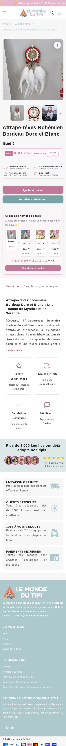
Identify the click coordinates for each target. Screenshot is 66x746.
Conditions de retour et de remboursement (27, 687)
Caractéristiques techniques (41, 286)
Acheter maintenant (33, 199)
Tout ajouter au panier (33, 268)
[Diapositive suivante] (60, 113)
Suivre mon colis (12, 648)
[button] (4, 13)
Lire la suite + (14, 350)
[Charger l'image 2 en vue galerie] (33, 113)
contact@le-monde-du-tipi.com (31, 615)
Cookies (7, 666)
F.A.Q (5, 638)
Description (13, 286)
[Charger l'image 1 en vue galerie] (17, 113)
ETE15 (53, 153)
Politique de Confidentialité (18, 676)
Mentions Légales (12, 671)
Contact (7, 643)
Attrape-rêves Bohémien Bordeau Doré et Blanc (11, 242)
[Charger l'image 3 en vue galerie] (49, 113)
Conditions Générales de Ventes (20, 681)
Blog (5, 633)
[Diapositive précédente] (6, 113)
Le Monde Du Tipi (21, 739)
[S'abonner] (59, 727)
